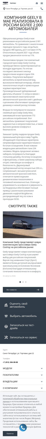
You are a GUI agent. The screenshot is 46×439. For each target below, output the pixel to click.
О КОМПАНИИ (10, 388)
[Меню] (41, 3)
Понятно (10, 433)
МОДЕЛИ (7, 368)
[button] (20, 282)
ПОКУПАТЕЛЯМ (11, 375)
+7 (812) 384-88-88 (10, 362)
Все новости (12, 290)
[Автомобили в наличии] (37, 3)
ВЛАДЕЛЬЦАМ (10, 381)
